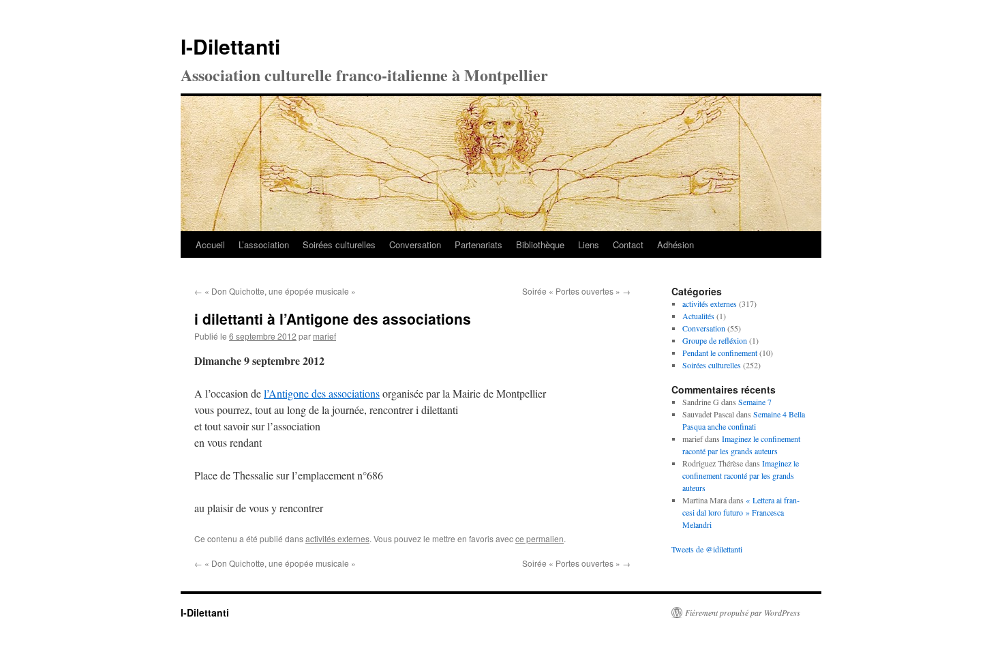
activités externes (337, 538)
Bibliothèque (540, 244)
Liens (588, 244)
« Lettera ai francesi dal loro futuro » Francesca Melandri (741, 512)
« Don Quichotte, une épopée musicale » (275, 291)
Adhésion (675, 244)
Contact (628, 244)
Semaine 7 (755, 401)
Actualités (698, 315)
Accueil (210, 244)
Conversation (415, 244)
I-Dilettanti (230, 46)
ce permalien (539, 538)
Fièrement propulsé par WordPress (742, 612)
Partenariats (478, 244)
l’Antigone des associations (322, 393)
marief (324, 336)
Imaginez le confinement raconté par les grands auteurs (740, 475)
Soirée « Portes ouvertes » (576, 291)
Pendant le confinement (719, 352)
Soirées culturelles (339, 244)
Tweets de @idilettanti (706, 549)
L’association (264, 244)
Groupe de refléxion (714, 340)
